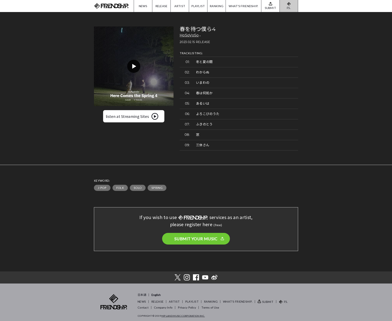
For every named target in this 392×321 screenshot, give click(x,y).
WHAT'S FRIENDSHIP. (243, 6)
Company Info (163, 307)
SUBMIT (268, 301)
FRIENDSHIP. (111, 6)
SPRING (157, 187)
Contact (143, 307)
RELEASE (161, 6)
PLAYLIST (198, 6)
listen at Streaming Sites (127, 116)
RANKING (216, 6)
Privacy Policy (187, 307)
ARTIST (179, 6)
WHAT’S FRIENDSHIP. (237, 301)
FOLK (120, 187)
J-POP (102, 187)
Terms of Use (210, 307)
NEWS (143, 6)
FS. (289, 8)
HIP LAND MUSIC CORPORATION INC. (183, 315)
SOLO (138, 187)
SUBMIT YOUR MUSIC (196, 238)
